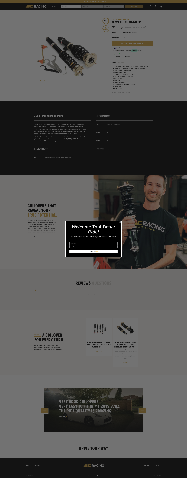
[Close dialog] (120, 222)
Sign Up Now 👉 (93, 251)
